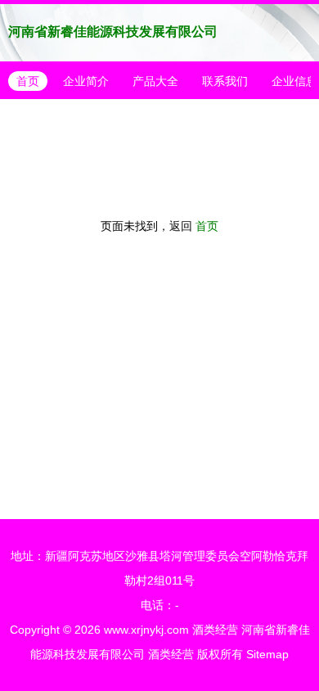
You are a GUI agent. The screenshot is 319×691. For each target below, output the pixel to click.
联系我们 (225, 81)
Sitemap (267, 654)
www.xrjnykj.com (146, 629)
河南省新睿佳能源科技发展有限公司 (113, 31)
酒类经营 (215, 629)
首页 (27, 81)
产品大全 (155, 81)
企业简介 (86, 81)
